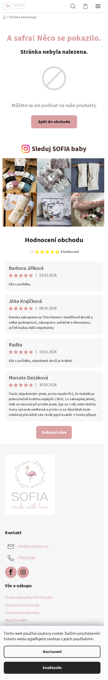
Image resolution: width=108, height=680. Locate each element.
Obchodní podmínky (22, 612)
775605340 (26, 557)
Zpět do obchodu (54, 122)
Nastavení (52, 651)
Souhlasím (52, 667)
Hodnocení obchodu (54, 240)
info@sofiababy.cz (32, 546)
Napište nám (16, 620)
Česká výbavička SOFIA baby (28, 597)
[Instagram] (23, 572)
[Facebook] (11, 572)
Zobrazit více (54, 432)
